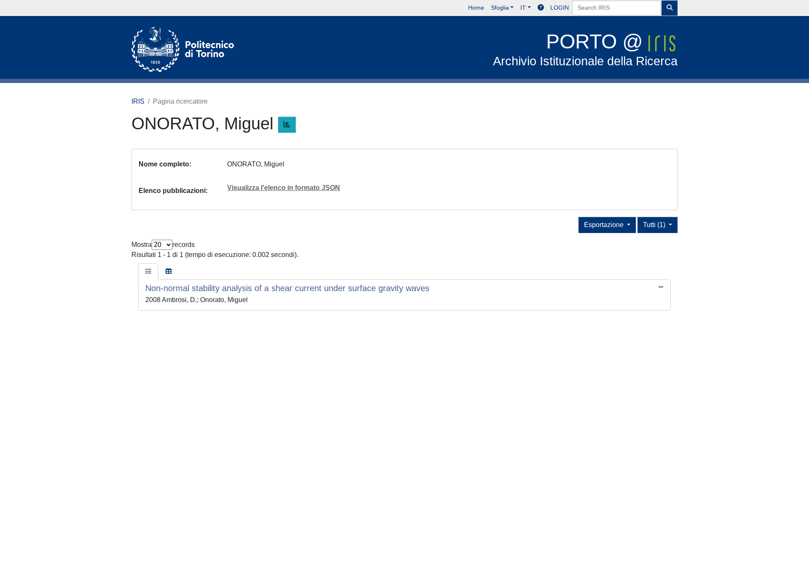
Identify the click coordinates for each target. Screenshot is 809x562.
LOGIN (559, 7)
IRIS (138, 101)
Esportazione (604, 224)
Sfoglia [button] (500, 7)
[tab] (148, 271)
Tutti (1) (655, 224)
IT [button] (523, 7)
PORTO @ (585, 49)
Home (476, 7)
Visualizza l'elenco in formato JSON (283, 187)
